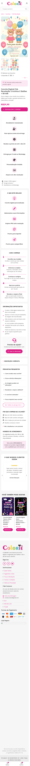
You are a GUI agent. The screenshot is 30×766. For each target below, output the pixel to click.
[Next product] (27, 78)
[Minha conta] (26, 3)
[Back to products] (25, 78)
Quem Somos (7, 570)
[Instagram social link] (8, 563)
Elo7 (5, 601)
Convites (8, 14)
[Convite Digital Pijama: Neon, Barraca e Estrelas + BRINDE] (8, 506)
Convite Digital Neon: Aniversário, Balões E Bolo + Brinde (20, 521)
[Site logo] (14, 3)
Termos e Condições (9, 580)
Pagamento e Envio (9, 574)
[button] (2, 36)
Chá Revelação (16, 14)
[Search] (26, 9)
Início (2, 14)
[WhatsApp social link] (13, 75)
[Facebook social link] (9, 75)
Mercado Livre (8, 604)
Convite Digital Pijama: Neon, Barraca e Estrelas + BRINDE (7, 521)
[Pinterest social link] (11, 75)
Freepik (6, 607)
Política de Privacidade (10, 583)
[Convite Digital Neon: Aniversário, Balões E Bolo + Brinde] (21, 506)
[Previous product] (23, 78)
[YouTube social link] (12, 563)
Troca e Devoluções (9, 577)
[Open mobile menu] (2, 3)
